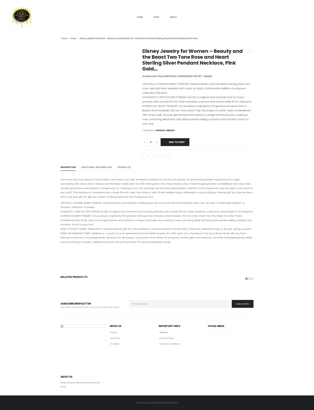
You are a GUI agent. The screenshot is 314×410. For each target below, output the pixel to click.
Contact (114, 343)
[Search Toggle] (301, 17)
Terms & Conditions (169, 343)
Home (140, 17)
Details (207, 76)
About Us (115, 338)
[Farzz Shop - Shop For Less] (21, 17)
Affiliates (163, 332)
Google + (163, 155)
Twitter (151, 155)
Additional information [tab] (96, 167)
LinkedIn (157, 155)
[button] (246, 279)
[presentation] (61, 48)
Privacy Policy (166, 338)
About (173, 17)
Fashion (160, 130)
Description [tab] (68, 167)
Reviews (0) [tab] (124, 167)
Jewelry (170, 130)
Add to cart (177, 142)
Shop (156, 17)
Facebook (145, 155)
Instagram (226, 334)
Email (169, 155)
